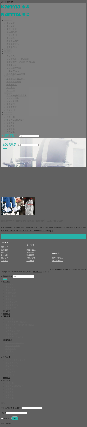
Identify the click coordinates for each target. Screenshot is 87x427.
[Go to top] (50, 271)
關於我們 (4, 247)
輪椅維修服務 (12, 98)
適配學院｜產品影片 (15, 79)
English (51, 269)
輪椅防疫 (10, 90)
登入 (15, 418)
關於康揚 (8, 115)
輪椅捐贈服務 (12, 44)
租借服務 (8, 49)
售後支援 (8, 93)
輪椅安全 (10, 123)
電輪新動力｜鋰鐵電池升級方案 (20, 62)
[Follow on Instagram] (8, 268)
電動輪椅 (10, 26)
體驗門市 (4, 252)
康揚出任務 (11, 65)
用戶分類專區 (57, 261)
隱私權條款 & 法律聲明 (62, 269)
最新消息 (10, 56)
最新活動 (4, 250)
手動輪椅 (10, 23)
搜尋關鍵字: (11, 135)
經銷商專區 (11, 107)
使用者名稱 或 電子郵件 (11, 408)
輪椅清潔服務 (12, 101)
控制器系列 (11, 35)
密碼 (3, 413)
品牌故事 (10, 117)
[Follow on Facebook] (3, 268)
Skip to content (7, 2)
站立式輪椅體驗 (13, 68)
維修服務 (30, 252)
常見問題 (10, 104)
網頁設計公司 (37, 272)
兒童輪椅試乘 (12, 71)
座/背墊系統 (11, 32)
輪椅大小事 (9, 76)
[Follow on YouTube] (17, 268)
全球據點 (10, 129)
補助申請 (10, 87)
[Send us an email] (12, 268)
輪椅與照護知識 (13, 82)
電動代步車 (11, 29)
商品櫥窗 (8, 20)
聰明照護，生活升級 (15, 74)
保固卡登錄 (31, 250)
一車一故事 (11, 85)
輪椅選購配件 (12, 41)
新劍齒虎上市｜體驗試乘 (17, 59)
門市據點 (8, 113)
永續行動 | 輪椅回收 (15, 120)
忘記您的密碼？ (7, 424)
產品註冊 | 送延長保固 (16, 95)
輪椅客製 (8, 51)
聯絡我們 (10, 110)
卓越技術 (10, 126)
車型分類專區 (57, 258)
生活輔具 (10, 38)
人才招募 (10, 132)
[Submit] (6, 139)
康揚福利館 (11, 47)
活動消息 (8, 53)
